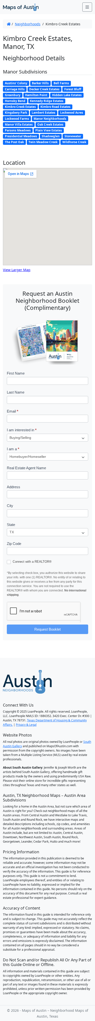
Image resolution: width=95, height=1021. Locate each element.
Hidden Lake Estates (67, 95)
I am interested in (22, 430)
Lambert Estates (43, 112)
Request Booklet (47, 629)
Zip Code (14, 544)
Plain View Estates (48, 130)
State (11, 525)
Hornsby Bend (15, 101)
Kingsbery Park (16, 112)
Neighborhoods (27, 24)
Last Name (15, 392)
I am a (13, 449)
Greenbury (12, 95)
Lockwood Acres (71, 112)
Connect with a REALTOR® (32, 561)
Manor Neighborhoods (50, 119)
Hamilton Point (36, 95)
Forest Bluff (72, 89)
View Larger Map (16, 269)
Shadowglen (51, 136)
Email (12, 411)
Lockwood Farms (17, 119)
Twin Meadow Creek (42, 142)
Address (13, 487)
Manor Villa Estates (19, 124)
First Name (16, 373)
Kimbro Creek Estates (20, 107)
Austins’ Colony (16, 83)
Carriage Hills (15, 89)
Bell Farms (61, 83)
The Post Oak (14, 142)
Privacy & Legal (26, 725)
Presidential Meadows (21, 136)
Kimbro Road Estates (55, 107)
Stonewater (73, 136)
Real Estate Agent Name (26, 468)
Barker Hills (40, 83)
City (10, 506)
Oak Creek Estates (50, 124)
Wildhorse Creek (74, 142)
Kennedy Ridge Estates (46, 101)
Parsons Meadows (18, 130)
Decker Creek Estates (44, 89)
